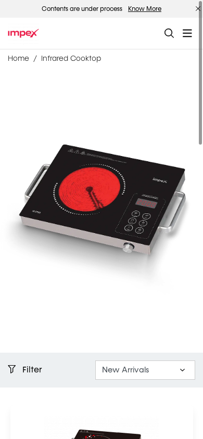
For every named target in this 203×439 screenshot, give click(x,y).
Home (18, 58)
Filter (31, 369)
